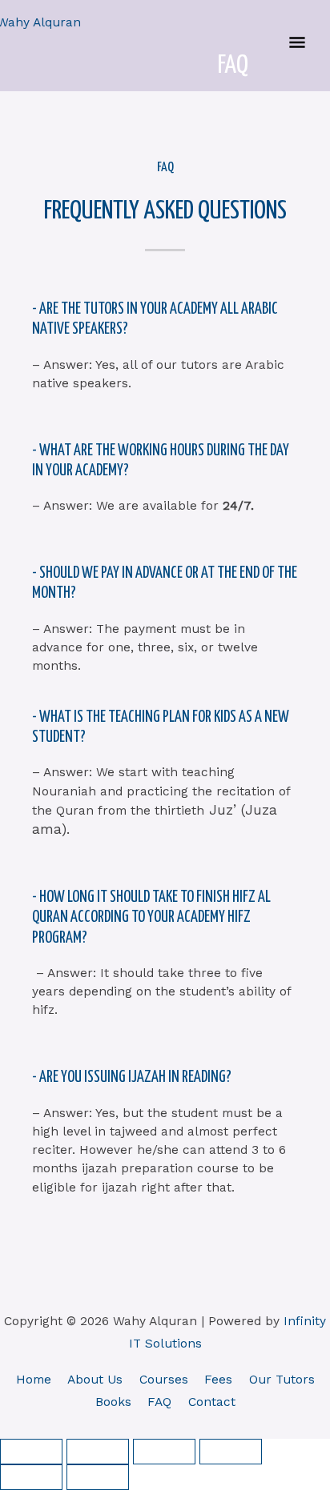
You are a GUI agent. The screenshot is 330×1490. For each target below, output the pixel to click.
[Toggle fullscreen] (97, 1451)
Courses (163, 1379)
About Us (95, 1379)
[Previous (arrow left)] (31, 1477)
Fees (218, 1379)
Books (113, 1402)
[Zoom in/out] (31, 1451)
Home (33, 1379)
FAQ (159, 1402)
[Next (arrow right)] (97, 1477)
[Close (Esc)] (230, 1451)
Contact (211, 1402)
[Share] (164, 1451)
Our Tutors (282, 1379)
